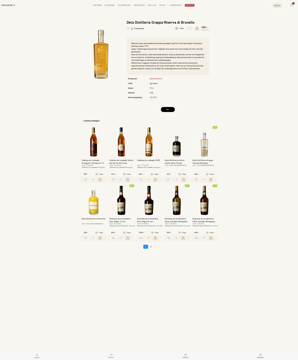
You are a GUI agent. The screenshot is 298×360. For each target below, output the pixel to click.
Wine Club (152, 5)
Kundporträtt (176, 5)
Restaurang (111, 5)
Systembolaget (125, 5)
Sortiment (99, 5)
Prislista (189, 5)
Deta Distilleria (156, 79)
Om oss (163, 5)
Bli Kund (277, 6)
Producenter (140, 5)
